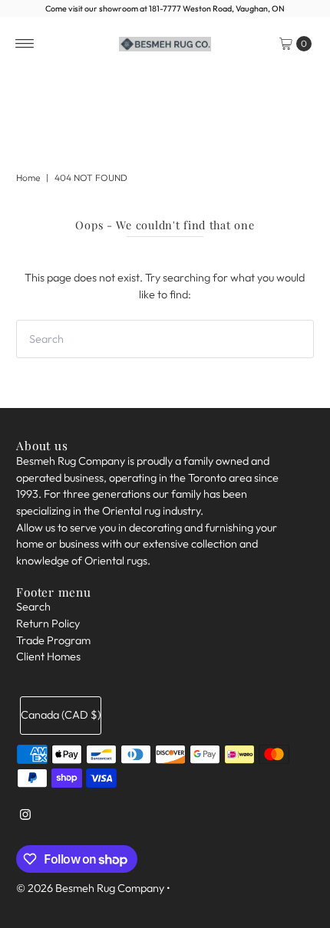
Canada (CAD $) (61, 715)
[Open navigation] (25, 44)
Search (33, 607)
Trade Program (53, 640)
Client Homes (48, 656)
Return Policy (48, 623)
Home (28, 177)
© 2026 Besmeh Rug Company (90, 888)
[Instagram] (25, 820)
